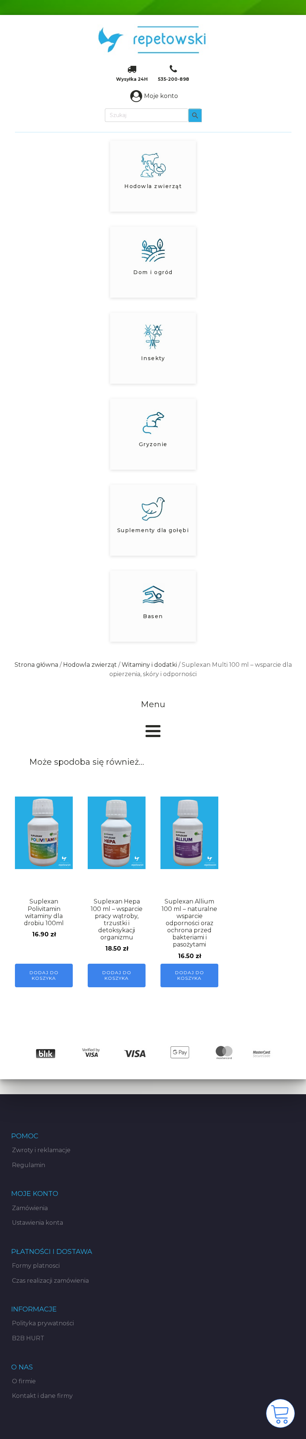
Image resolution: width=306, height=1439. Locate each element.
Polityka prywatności (43, 1323)
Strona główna (36, 664)
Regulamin (28, 1165)
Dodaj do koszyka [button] (44, 975)
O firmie (24, 1381)
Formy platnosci (36, 1265)
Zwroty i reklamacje (41, 1150)
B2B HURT (28, 1338)
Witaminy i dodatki (149, 664)
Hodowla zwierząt (90, 664)
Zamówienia (30, 1208)
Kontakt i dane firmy (42, 1395)
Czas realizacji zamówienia (50, 1280)
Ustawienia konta (37, 1222)
